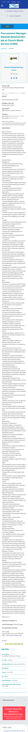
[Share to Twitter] (14, 78)
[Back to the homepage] (14, 6)
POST (4, 2)
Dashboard (3, 48)
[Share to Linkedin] (11, 78)
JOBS (18, 2)
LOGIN (7, 26)
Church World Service (13, 67)
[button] (14, 11)
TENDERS (13, 2)
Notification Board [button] (8, 700)
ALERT (8, 2)
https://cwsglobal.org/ (15, 635)
